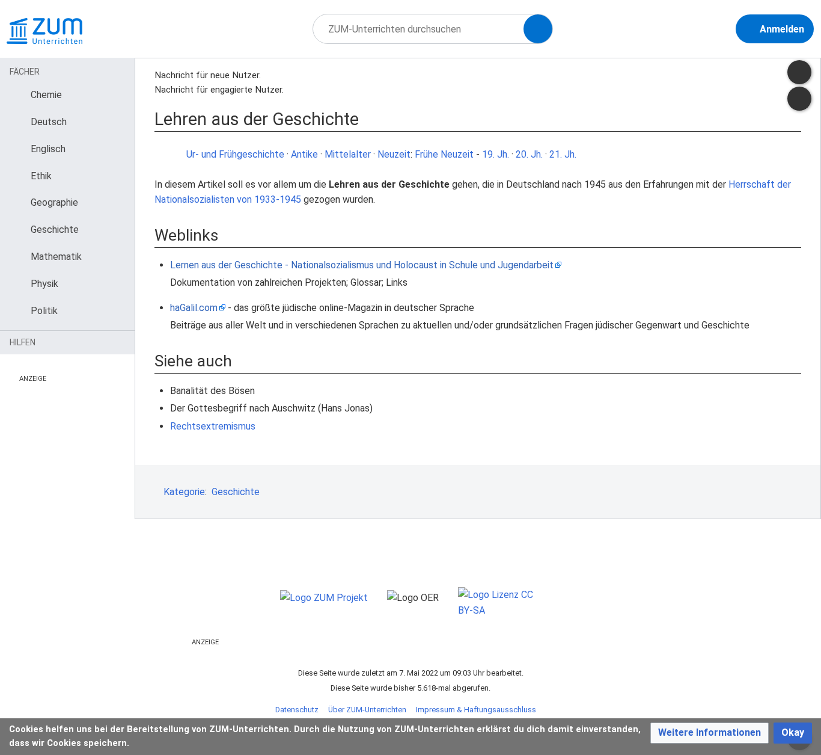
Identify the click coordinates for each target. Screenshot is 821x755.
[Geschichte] (171, 154)
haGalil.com (194, 307)
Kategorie (184, 492)
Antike (304, 154)
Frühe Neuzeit (444, 154)
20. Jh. (529, 154)
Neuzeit (393, 154)
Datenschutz (297, 709)
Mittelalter (348, 154)
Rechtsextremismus (212, 426)
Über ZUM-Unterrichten (367, 709)
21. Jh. (562, 154)
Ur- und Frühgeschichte (235, 154)
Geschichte (236, 492)
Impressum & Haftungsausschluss (476, 709)
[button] (709, 733)
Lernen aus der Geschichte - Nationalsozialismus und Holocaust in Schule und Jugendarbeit (362, 265)
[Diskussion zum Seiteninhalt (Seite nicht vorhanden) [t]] (799, 72)
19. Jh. (495, 154)
